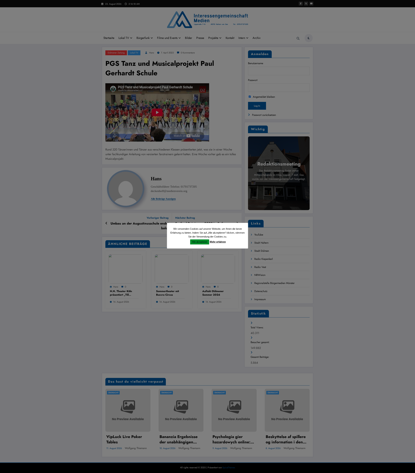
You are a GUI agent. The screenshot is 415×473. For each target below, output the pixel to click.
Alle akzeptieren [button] (199, 242)
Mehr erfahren (218, 241)
